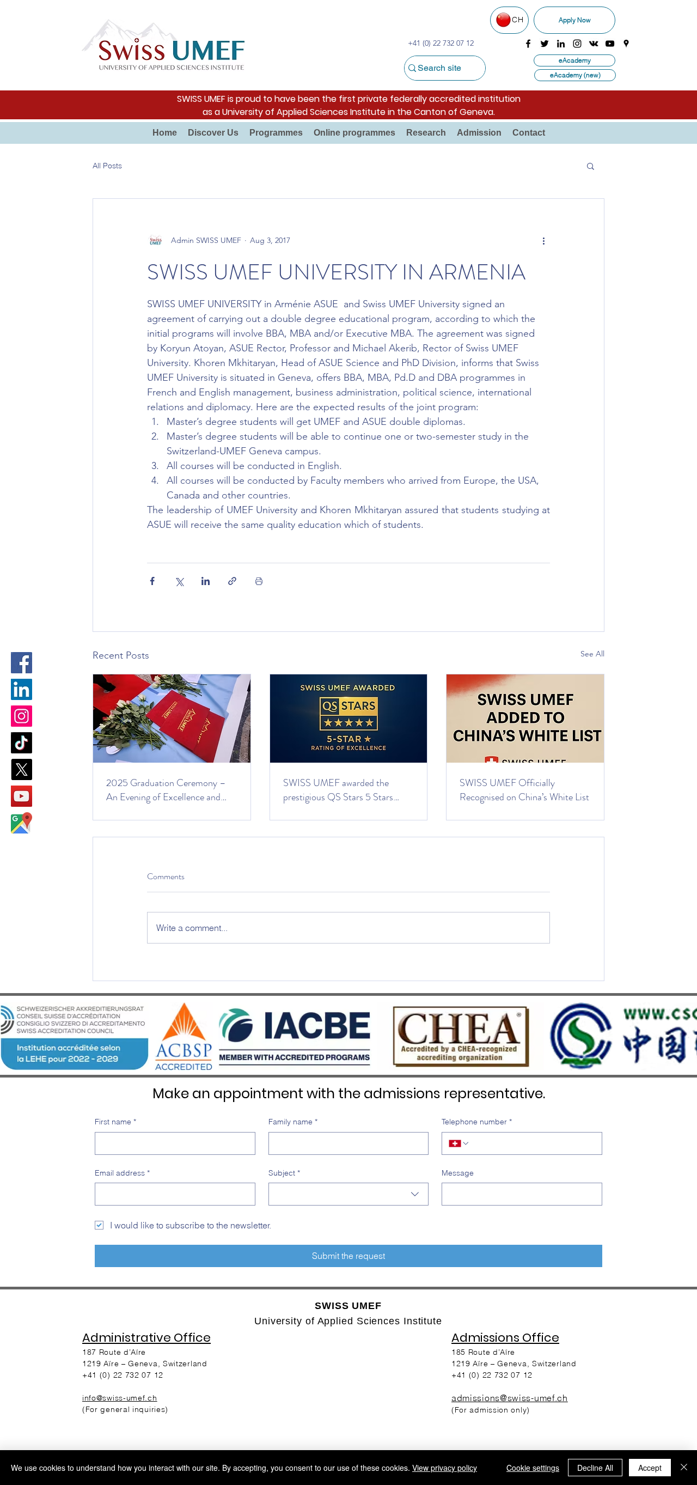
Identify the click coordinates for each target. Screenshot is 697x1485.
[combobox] (348, 1194)
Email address (122, 1173)
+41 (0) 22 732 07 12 (492, 1375)
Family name (292, 1122)
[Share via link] (232, 581)
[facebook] (528, 43)
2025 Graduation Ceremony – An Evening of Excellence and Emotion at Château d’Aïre (166, 790)
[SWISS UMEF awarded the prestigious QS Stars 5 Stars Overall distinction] (348, 718)
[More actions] (543, 240)
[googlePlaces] (626, 43)
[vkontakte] (593, 43)
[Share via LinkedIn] (205, 581)
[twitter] (544, 43)
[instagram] (577, 43)
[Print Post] (259, 581)
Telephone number (477, 1122)
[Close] (683, 1467)
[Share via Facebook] (152, 581)
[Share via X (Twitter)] (179, 581)
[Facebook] (21, 662)
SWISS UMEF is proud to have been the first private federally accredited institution (349, 99)
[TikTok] (21, 742)
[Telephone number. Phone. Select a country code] (459, 1143)
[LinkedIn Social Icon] (21, 689)
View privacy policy (444, 1467)
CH (517, 20)
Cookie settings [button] (532, 1467)
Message (458, 1173)
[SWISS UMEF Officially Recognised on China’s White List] (525, 718)
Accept (650, 1467)
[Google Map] (21, 822)
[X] (21, 769)
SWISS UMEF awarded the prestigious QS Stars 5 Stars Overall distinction (338, 790)
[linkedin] (560, 43)
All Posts (107, 166)
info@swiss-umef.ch (119, 1398)
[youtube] (609, 43)
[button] (213, 133)
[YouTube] (21, 796)
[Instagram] (21, 716)
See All (592, 654)
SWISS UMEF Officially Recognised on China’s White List (524, 790)
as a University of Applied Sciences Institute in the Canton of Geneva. (349, 112)
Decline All (595, 1467)
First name (115, 1122)
